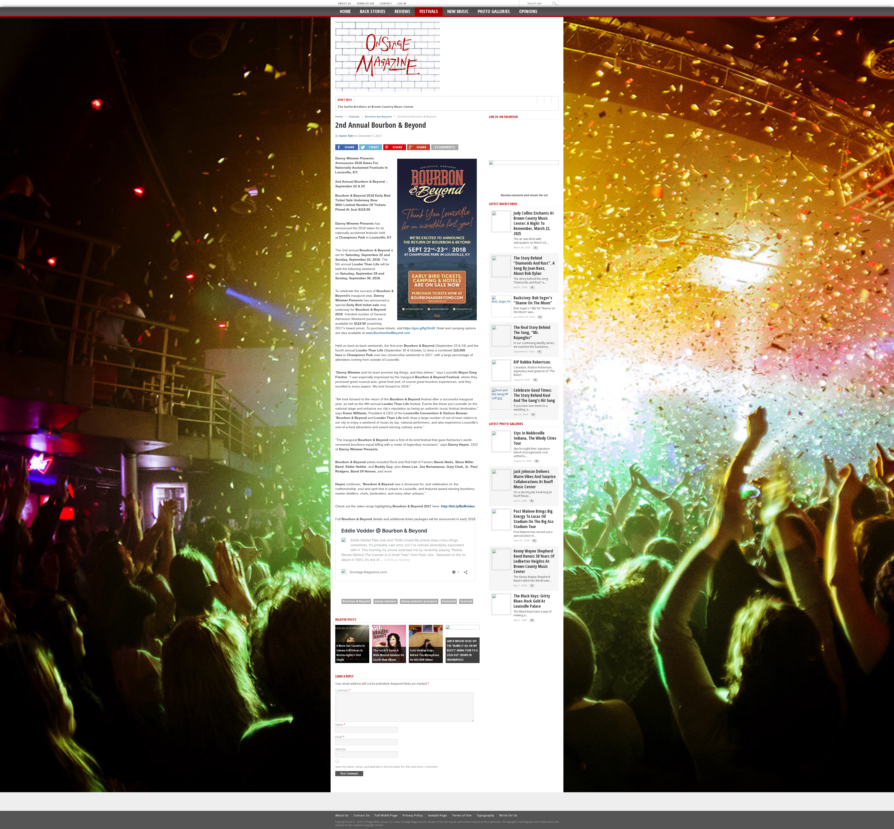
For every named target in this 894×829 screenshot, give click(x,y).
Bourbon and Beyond (378, 116)
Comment (343, 690)
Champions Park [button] (360, 355)
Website (340, 749)
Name (340, 725)
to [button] (344, 355)
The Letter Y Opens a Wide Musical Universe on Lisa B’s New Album (388, 655)
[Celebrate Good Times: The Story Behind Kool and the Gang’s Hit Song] (501, 394)
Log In (401, 3)
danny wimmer (385, 601)
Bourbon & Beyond (356, 601)
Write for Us (508, 815)
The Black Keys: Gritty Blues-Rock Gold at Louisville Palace (532, 601)
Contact (386, 3)
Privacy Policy (413, 815)
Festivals (429, 11)
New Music (457, 11)
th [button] (338, 264)
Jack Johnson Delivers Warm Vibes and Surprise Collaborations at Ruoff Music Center (535, 479)
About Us (344, 3)
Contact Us (361, 815)
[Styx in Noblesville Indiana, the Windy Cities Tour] (501, 441)
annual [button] (346, 264)
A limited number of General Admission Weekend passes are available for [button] (360, 318)
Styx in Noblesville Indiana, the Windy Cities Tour (535, 438)
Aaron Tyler (346, 136)
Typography (485, 815)
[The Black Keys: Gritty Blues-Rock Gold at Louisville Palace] (501, 604)
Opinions (528, 11)
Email (340, 737)
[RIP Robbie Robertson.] (501, 370)
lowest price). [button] (356, 328)
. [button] (380, 278)
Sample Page (437, 815)
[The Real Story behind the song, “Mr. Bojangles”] (501, 335)
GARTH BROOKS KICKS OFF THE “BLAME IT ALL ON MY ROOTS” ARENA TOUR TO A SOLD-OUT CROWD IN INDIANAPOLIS (462, 650)
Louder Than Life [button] (365, 264)
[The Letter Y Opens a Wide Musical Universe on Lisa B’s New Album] (389, 643)
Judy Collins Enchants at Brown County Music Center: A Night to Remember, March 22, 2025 (534, 223)
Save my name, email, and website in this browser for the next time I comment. (386, 767)
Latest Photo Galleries (506, 423)
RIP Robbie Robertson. (532, 361)
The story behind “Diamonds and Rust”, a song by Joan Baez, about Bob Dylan (534, 265)
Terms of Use (365, 3)
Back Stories (372, 11)
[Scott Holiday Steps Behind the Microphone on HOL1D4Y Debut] (426, 643)
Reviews (402, 11)
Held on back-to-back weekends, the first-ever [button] (369, 345)
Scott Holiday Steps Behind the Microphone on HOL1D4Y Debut (424, 655)
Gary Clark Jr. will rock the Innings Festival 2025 (373, 106)
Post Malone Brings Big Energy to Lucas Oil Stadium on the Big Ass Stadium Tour (534, 519)
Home (345, 11)
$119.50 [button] (360, 323)
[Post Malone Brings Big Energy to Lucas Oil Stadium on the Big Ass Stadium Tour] (501, 519)
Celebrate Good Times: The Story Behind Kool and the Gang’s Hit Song (534, 395)
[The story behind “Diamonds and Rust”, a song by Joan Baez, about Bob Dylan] (501, 266)
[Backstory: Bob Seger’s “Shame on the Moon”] (501, 299)
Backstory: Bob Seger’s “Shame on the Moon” (533, 300)
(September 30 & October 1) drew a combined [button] (418, 350)
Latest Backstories (503, 204)
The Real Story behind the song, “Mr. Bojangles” (532, 332)
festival (466, 601)
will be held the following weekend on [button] (362, 268)
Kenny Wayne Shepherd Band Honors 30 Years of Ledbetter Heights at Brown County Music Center (534, 561)
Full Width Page (386, 815)
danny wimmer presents (419, 601)
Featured (449, 601)
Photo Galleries (494, 11)
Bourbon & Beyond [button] (419, 345)
